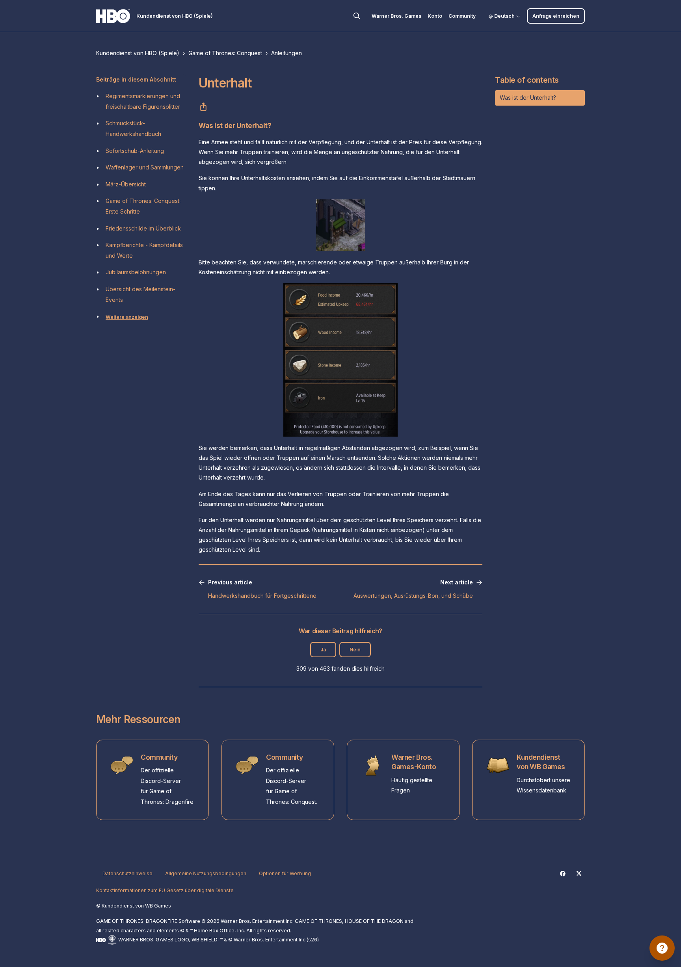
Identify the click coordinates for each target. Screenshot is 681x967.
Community (462, 16)
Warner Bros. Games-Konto (413, 762)
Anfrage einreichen (555, 16)
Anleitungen (286, 53)
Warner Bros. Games (396, 16)
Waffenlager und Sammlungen (145, 167)
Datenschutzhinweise (127, 873)
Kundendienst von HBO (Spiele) (137, 53)
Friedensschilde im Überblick (143, 228)
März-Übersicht (126, 184)
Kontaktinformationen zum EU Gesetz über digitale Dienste (165, 890)
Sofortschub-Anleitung (135, 150)
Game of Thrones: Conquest (225, 53)
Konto (435, 16)
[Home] (113, 16)
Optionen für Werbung (285, 873)
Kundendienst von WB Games (541, 762)
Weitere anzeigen (127, 317)
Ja (323, 650)
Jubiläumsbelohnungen (136, 272)
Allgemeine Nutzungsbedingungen (205, 873)
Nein (355, 650)
